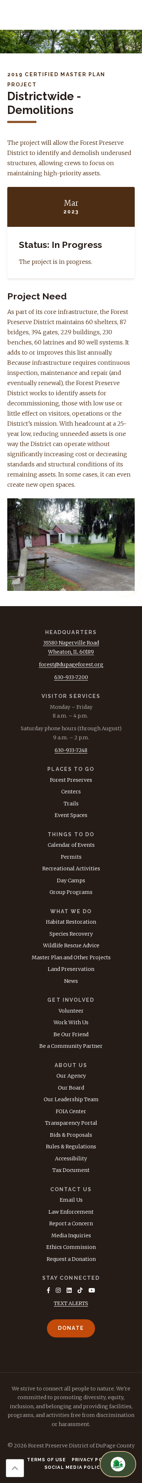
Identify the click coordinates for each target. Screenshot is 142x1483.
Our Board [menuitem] (71, 1087)
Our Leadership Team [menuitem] (71, 1099)
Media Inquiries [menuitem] (71, 1235)
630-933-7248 (71, 750)
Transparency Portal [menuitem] (71, 1123)
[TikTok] (80, 1290)
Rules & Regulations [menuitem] (71, 1146)
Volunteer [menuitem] (71, 1011)
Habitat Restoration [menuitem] (71, 922)
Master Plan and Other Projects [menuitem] (71, 957)
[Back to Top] (15, 1468)
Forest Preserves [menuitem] (71, 780)
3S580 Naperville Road (71, 643)
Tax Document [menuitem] (71, 1170)
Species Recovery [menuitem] (71, 934)
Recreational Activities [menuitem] (71, 868)
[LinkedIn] (69, 1290)
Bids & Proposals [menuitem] (71, 1135)
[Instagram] (58, 1290)
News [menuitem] (71, 981)
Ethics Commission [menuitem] (71, 1247)
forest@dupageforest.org (71, 664)
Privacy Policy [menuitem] (93, 1459)
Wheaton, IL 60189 (71, 652)
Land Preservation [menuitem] (71, 969)
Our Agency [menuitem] (71, 1076)
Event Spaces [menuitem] (71, 815)
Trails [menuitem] (71, 803)
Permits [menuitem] (71, 857)
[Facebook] (48, 1290)
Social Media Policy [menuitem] (74, 1467)
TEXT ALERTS (71, 1303)
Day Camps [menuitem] (71, 880)
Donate (71, 1328)
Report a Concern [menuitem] (71, 1223)
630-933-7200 (71, 677)
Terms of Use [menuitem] (46, 1459)
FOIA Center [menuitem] (71, 1111)
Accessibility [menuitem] (71, 1158)
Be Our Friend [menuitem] (71, 1034)
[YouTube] (91, 1290)
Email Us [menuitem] (71, 1200)
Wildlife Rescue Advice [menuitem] (71, 945)
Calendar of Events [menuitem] (71, 845)
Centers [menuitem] (71, 791)
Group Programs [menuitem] (71, 892)
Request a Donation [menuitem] (71, 1259)
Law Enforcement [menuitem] (71, 1212)
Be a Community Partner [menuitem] (71, 1046)
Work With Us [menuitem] (71, 1022)
